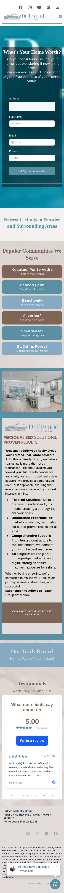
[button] (60, 16)
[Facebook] (20, 7)
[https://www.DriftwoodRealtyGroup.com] (23, 16)
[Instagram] (29, 7)
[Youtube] (39, 7)
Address (15, 98)
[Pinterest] (48, 7)
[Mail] (57, 7)
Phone (14, 151)
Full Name (16, 116)
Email (13, 135)
